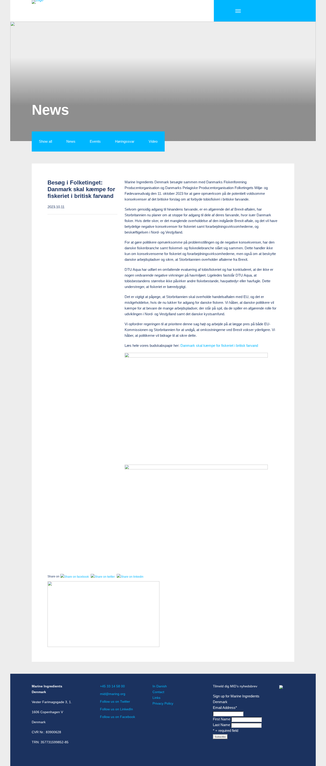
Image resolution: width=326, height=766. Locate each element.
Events (95, 141)
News (70, 141)
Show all (45, 141)
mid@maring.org (112, 694)
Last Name (221, 725)
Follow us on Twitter (115, 701)
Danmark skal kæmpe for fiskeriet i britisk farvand (219, 345)
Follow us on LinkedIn (116, 709)
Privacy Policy (162, 703)
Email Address (225, 708)
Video (153, 141)
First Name (221, 719)
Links (156, 698)
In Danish (159, 686)
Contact (158, 692)
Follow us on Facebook (117, 717)
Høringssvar (124, 141)
